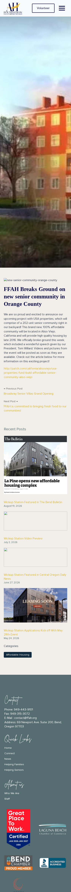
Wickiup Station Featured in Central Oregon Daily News (35, 576)
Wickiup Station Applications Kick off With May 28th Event (33, 632)
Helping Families (14, 764)
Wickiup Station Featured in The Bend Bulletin (33, 502)
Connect (9, 753)
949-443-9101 (23, 709)
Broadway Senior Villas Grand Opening (28, 394)
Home (8, 748)
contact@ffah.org (25, 718)
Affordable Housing (17, 654)
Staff (7, 799)
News (7, 759)
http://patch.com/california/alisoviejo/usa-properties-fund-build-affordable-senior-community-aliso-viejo (30, 373)
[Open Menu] (62, 8)
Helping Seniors (14, 770)
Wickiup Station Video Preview (23, 538)
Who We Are (11, 793)
